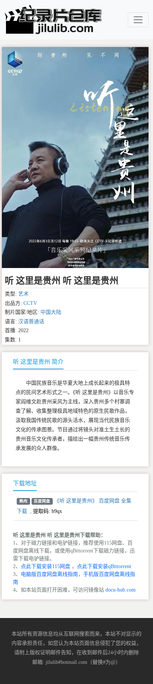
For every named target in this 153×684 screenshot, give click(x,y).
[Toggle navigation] (138, 19)
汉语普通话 (31, 321)
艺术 (23, 294)
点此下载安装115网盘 (45, 566)
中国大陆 (50, 312)
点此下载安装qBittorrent (104, 566)
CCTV (30, 303)
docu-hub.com (120, 590)
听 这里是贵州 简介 (38, 362)
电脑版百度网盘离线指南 (49, 574)
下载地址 (25, 483)
